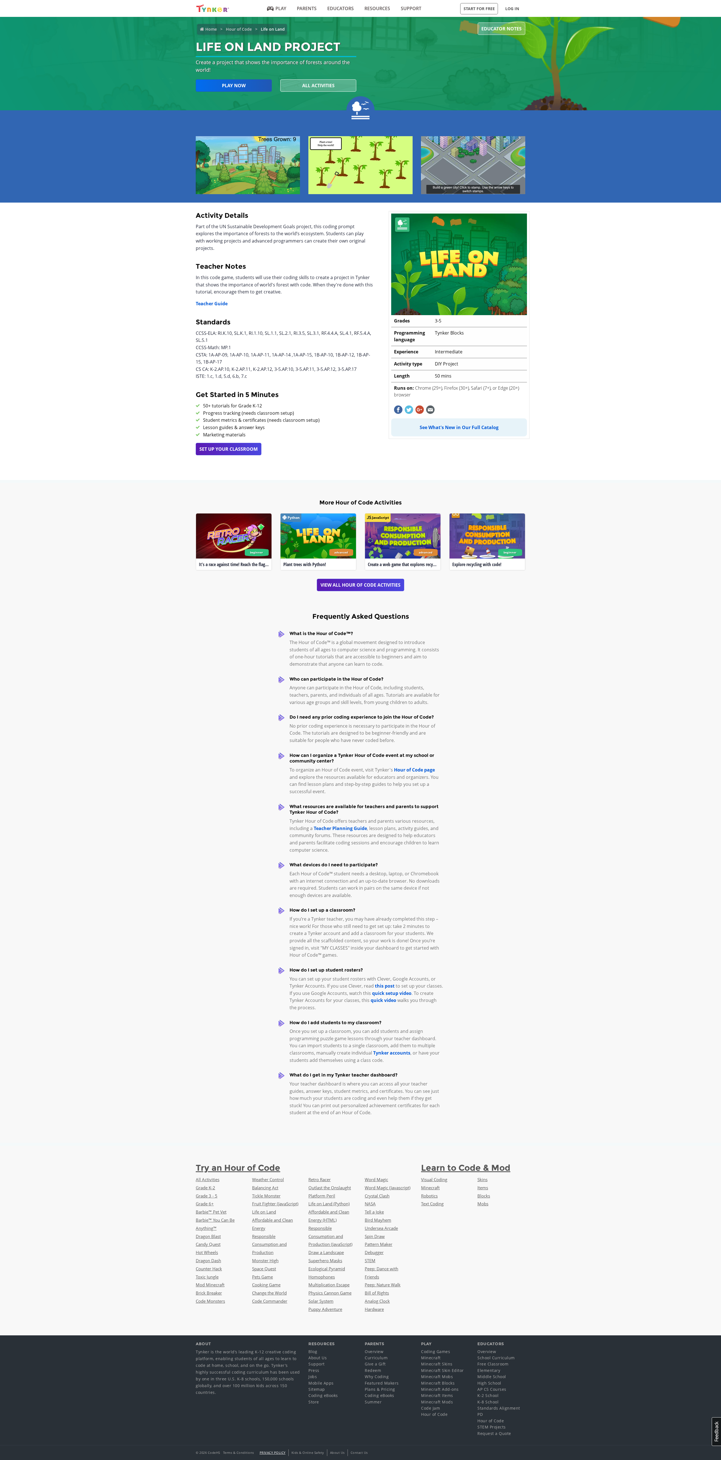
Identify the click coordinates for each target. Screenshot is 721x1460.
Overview (374, 1351)
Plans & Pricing (380, 1389)
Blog (312, 1351)
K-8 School (488, 1402)
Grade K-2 (205, 1187)
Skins (482, 1179)
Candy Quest (208, 1244)
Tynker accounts (391, 1053)
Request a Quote (494, 1433)
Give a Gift (375, 1364)
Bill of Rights (377, 1293)
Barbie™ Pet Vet (211, 1212)
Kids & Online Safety (307, 1452)
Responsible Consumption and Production (269, 1244)
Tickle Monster (266, 1196)
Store (313, 1402)
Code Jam (430, 1408)
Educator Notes (501, 29)
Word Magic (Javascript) (387, 1187)
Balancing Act (265, 1187)
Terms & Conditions (238, 1452)
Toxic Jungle (207, 1277)
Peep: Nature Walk (382, 1285)
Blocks (483, 1196)
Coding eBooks (323, 1395)
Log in (512, 8)
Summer (373, 1402)
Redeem (373, 1370)
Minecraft (430, 1187)
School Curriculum (496, 1357)
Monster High (265, 1260)
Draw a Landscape (326, 1252)
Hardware (374, 1309)
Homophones (321, 1277)
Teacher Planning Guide (340, 828)
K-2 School (488, 1395)
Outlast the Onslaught (329, 1187)
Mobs (482, 1203)
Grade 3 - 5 (206, 1196)
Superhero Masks (325, 1260)
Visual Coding (434, 1179)
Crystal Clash (377, 1196)
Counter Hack (209, 1268)
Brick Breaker (209, 1293)
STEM (370, 1260)
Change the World (269, 1293)
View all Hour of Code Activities (360, 585)
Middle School (491, 1376)
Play (280, 8)
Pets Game (262, 1277)
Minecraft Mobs (437, 1376)
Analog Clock (377, 1301)
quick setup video (391, 993)
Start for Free (479, 8)
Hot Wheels (207, 1252)
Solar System (320, 1301)
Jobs (312, 1376)
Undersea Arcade (381, 1228)
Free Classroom (492, 1364)
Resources (377, 8)
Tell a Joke (374, 1212)
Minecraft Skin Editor (442, 1370)
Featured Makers (382, 1383)
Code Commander (269, 1301)
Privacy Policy (273, 1452)
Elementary (488, 1370)
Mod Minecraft (210, 1285)
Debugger (374, 1252)
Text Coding (432, 1203)
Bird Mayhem (378, 1220)
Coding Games (435, 1351)
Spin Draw (375, 1236)
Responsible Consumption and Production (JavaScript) (330, 1236)
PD (480, 1414)
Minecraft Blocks (438, 1383)
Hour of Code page (414, 770)
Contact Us (359, 1452)
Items (482, 1187)
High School (489, 1383)
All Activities (318, 85)
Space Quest (264, 1268)
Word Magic (376, 1179)
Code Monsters (210, 1301)
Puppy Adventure (325, 1309)
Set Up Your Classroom (228, 449)
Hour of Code (239, 29)
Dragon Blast (208, 1236)
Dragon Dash (208, 1260)
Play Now (234, 85)
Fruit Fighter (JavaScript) (275, 1203)
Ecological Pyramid (326, 1268)
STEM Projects (491, 1427)
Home (211, 29)
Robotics (429, 1196)
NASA (370, 1203)
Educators (340, 8)
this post (385, 986)
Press (313, 1370)
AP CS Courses (491, 1389)
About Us (317, 1357)
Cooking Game (266, 1285)
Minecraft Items (437, 1395)
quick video (383, 1000)
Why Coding (377, 1376)
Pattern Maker (378, 1244)
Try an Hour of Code (238, 1168)
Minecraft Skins (437, 1364)
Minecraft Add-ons (440, 1389)
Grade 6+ (205, 1203)
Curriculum (376, 1357)
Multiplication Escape (329, 1285)
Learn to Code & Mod (465, 1168)
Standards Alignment (498, 1408)
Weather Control (268, 1179)
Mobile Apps (321, 1383)
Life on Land (264, 1212)
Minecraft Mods (437, 1402)
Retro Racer (319, 1179)
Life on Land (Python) (329, 1203)
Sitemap (316, 1389)
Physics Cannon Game (329, 1293)
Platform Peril (321, 1196)
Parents (307, 8)
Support (411, 8)
